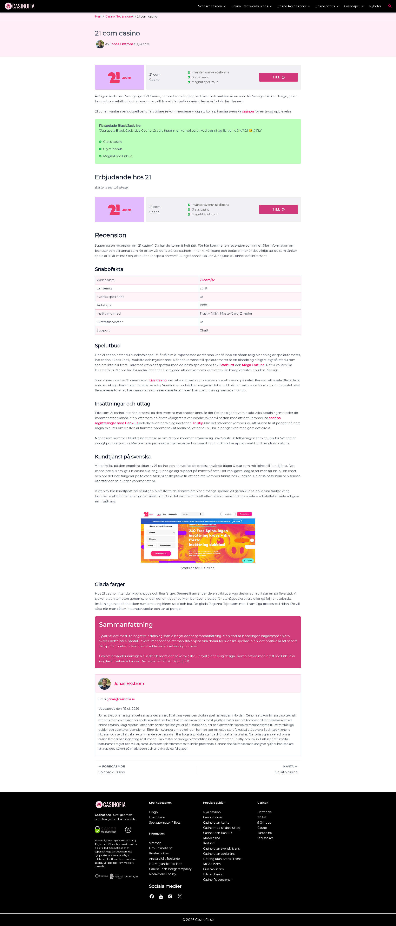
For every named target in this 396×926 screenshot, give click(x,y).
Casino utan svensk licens (249, 6)
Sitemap (155, 843)
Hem (98, 16)
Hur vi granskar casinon (165, 864)
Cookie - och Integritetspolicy (170, 869)
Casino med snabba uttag (221, 828)
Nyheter (375, 6)
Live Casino (158, 380)
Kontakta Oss (159, 853)
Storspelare (265, 838)
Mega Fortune (253, 365)
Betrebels (264, 812)
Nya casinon (212, 812)
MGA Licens (211, 864)
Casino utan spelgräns (219, 854)
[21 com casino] (119, 77)
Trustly (197, 423)
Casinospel (351, 6)
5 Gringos (264, 822)
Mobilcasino (211, 838)
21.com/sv (207, 280)
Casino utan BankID (217, 833)
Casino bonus (325, 6)
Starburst (227, 365)
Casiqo (262, 828)
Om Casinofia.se (160, 848)
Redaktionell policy (162, 874)
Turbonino (264, 833)
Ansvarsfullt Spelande (164, 858)
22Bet (261, 817)
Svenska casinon (210, 6)
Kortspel (209, 843)
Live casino (157, 817)
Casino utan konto (216, 822)
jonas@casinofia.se (121, 699)
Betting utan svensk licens (222, 859)
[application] (224, 6)
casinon (248, 111)
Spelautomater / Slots (164, 822)
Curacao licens (213, 869)
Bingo (153, 812)
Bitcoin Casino (213, 874)
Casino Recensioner (292, 6)
